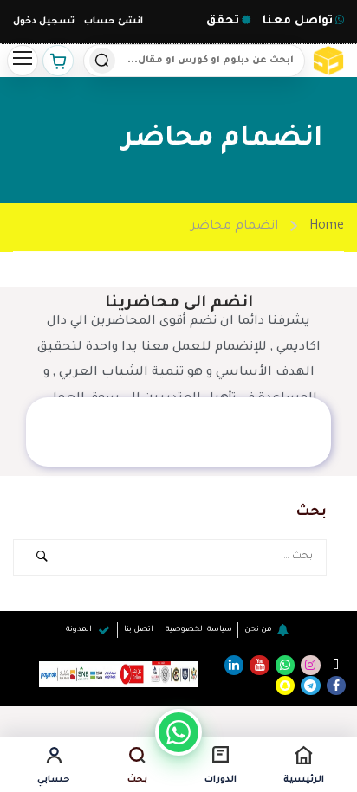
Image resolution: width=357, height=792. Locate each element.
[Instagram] (310, 664)
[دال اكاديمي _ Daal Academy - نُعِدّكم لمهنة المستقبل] (330, 60)
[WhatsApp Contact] (178, 732)
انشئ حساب (113, 21)
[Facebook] (336, 685)
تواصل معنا (296, 21)
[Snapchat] (285, 685)
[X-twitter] (336, 664)
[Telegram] (310, 685)
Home (326, 227)
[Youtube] (259, 664)
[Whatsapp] (285, 664)
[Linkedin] (233, 664)
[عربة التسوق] (58, 60)
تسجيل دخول (44, 21)
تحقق (222, 21)
